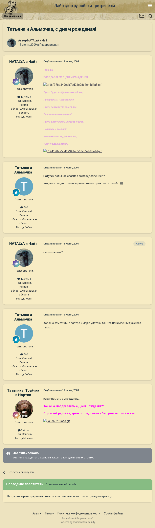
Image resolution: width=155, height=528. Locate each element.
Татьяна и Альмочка (23, 170)
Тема (48, 513)
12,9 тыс (25, 96)
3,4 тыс (25, 430)
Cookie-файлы (113, 513)
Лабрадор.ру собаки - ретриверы (84, 5)
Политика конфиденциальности (79, 513)
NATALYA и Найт (38, 40)
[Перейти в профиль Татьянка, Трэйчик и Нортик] (24, 409)
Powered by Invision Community (77, 522)
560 (25, 207)
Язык (36, 513)
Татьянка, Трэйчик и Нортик (23, 392)
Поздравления (49, 44)
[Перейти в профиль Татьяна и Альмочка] (24, 186)
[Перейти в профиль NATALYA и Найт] (11, 42)
